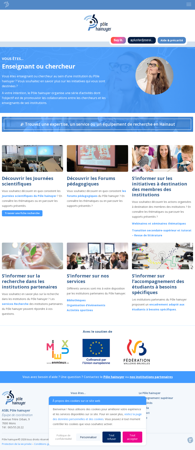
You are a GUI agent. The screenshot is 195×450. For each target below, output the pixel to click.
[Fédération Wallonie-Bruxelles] (136, 352)
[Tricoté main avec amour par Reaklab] (190, 441)
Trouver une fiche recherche (22, 213)
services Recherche (15, 304)
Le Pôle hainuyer (150, 393)
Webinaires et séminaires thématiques (159, 223)
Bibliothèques (76, 300)
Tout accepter (132, 437)
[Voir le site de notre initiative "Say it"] (118, 40)
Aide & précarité (172, 40)
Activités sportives (80, 310)
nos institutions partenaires (151, 377)
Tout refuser (111, 437)
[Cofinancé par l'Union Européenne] (96, 352)
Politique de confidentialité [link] (63, 437)
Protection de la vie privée (17, 444)
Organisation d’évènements (86, 305)
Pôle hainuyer (113, 377)
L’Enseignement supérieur (156, 398)
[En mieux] (57, 352)
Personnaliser (88, 437)
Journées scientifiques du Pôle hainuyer (29, 196)
